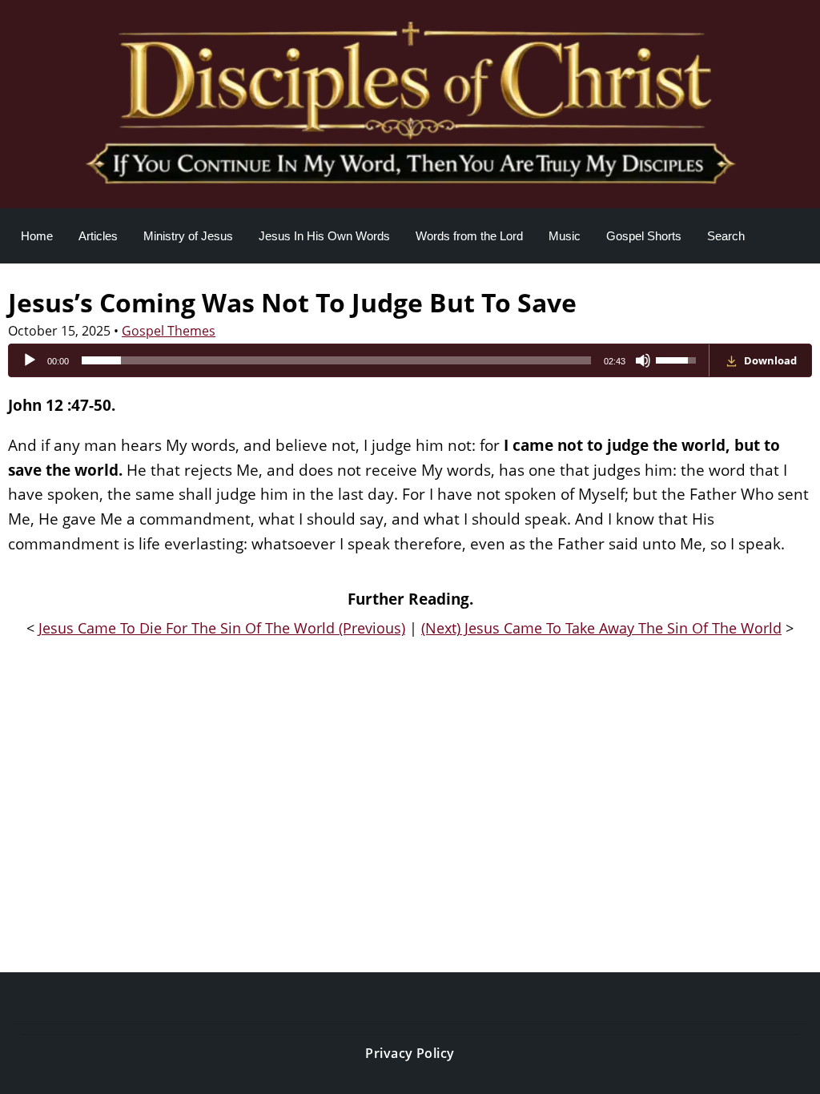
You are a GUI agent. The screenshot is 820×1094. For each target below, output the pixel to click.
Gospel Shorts (643, 236)
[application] (359, 360)
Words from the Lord (469, 236)
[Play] (30, 360)
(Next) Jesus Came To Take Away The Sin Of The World (601, 627)
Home (37, 236)
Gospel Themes (168, 331)
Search (726, 236)
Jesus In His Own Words (324, 236)
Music (565, 236)
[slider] (336, 360)
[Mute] (643, 360)
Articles (98, 236)
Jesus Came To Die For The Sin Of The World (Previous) (221, 627)
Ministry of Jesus (188, 236)
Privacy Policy (410, 1053)
